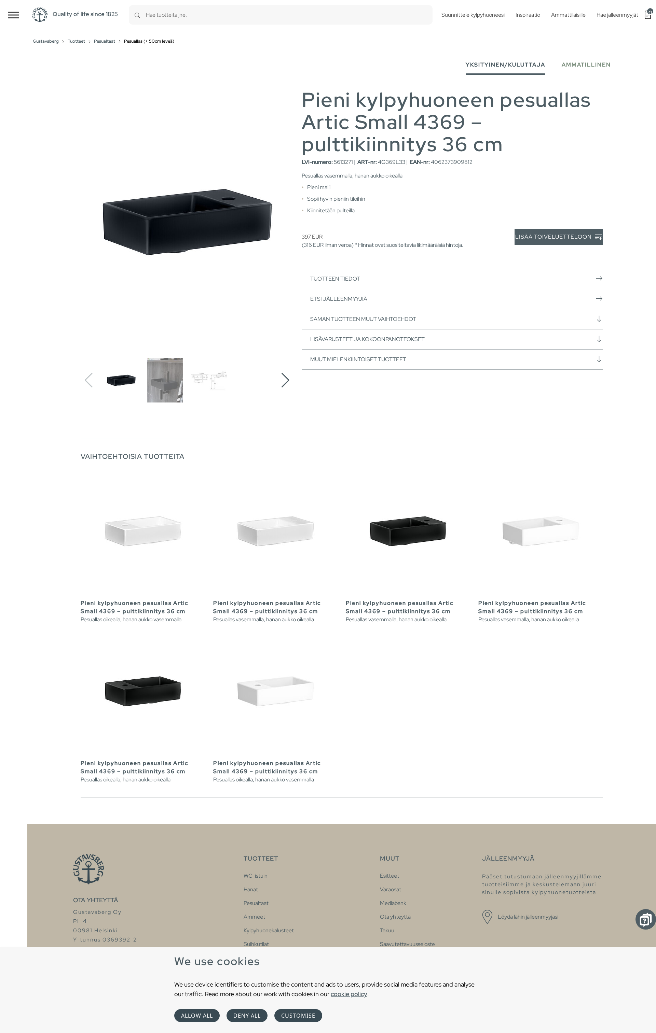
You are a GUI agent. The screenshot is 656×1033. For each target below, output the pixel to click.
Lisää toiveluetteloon (554, 236)
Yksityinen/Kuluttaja (505, 64)
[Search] (137, 15)
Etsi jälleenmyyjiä (338, 298)
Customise (298, 1015)
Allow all (197, 1015)
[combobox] (289, 15)
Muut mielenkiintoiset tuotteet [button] (358, 359)
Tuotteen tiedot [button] (335, 278)
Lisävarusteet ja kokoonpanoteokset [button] (367, 339)
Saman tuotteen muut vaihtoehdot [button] (363, 319)
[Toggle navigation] (13, 15)
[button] (285, 380)
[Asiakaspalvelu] (646, 919)
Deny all (247, 1015)
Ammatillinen (586, 64)
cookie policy (349, 994)
